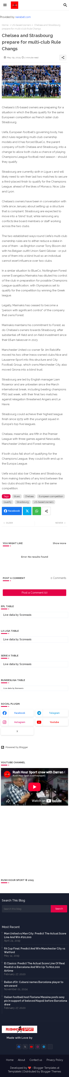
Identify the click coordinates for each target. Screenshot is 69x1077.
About (21, 1059)
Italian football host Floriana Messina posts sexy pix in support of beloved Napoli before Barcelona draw (35, 1001)
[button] (65, 5)
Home (5, 25)
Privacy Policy (55, 1059)
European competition (51, 496)
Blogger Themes (51, 1071)
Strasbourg (23, 502)
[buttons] (18, 1046)
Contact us (35, 1059)
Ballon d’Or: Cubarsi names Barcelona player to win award (33, 984)
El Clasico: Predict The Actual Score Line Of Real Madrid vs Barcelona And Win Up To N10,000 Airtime (34, 967)
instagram (19, 722)
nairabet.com (23, 17)
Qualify (7, 502)
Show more (59, 543)
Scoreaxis (25, 614)
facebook (19, 713)
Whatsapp (36, 511)
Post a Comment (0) (34, 592)
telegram (54, 713)
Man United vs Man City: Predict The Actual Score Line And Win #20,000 (35, 935)
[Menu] (5, 5)
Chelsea (29, 496)
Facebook (14, 510)
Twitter (27, 511)
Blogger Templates (45, 1067)
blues (17, 496)
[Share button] (46, 511)
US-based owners (21, 25)
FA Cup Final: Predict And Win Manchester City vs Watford (34, 950)
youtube (54, 722)
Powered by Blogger (17, 747)
